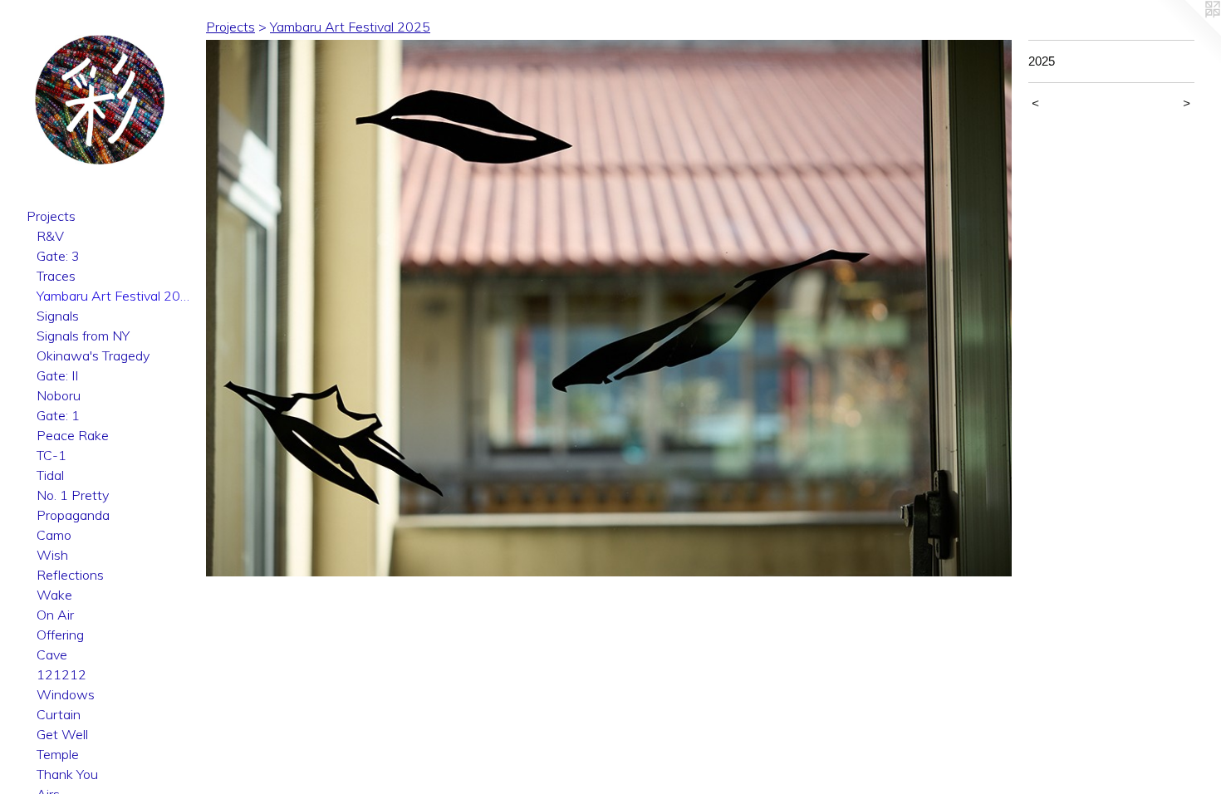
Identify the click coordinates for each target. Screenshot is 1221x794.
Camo (54, 535)
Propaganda (73, 515)
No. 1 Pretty (73, 495)
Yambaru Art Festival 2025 (115, 295)
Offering (60, 634)
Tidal (50, 475)
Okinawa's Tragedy (93, 355)
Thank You (67, 774)
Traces (56, 275)
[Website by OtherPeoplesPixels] (1188, 33)
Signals (58, 315)
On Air (55, 614)
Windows (66, 694)
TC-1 (51, 455)
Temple (58, 754)
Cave (52, 654)
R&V (50, 236)
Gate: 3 (58, 256)
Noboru (59, 395)
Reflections (70, 574)
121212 (61, 674)
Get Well (62, 734)
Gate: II (57, 375)
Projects (51, 216)
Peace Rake (73, 435)
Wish (52, 554)
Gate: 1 (58, 415)
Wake (54, 594)
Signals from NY (83, 335)
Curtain (59, 714)
